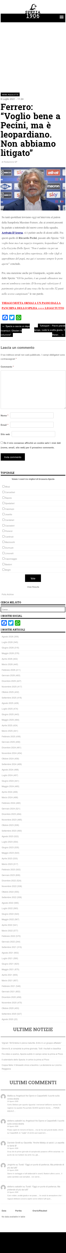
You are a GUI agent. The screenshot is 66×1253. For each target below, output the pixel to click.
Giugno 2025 (8, 714)
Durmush (9, 547)
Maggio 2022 (8, 919)
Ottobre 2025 (8, 691)
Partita (18, 1210)
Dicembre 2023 (9, 813)
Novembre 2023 (9, 819)
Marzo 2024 (7, 797)
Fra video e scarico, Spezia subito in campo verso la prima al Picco (32, 1053)
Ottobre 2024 (8, 758)
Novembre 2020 (9, 1002)
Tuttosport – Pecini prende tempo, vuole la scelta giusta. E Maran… (49, 330)
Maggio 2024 (8, 786)
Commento (7, 366)
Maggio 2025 (8, 719)
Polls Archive (8, 594)
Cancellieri (10, 492)
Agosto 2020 (7, 1019)
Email (4, 424)
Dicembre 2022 (9, 880)
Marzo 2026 (7, 664)
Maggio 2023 (8, 852)
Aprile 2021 (7, 974)
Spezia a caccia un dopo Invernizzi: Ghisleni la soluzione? (15, 330)
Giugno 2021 (8, 963)
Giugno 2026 (8, 647)
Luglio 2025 (7, 708)
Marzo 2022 (7, 930)
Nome (4, 415)
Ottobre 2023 (8, 825)
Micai (7, 486)
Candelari (9, 519)
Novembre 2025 (9, 686)
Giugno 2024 (8, 780)
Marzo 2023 (7, 864)
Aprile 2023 (7, 858)
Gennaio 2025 (8, 741)
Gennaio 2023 (8, 875)
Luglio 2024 (7, 775)
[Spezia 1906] (33, 19)
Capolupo (9, 508)
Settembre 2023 (9, 830)
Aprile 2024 (7, 791)
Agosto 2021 (7, 952)
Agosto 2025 (7, 703)
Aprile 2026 (7, 658)
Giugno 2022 (8, 913)
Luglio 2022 (7, 908)
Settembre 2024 (9, 764)
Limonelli (9, 553)
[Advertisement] (33, 55)
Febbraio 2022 (8, 935)
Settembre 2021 (9, 947)
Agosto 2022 (7, 902)
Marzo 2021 (7, 980)
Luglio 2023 (7, 841)
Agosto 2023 (7, 836)
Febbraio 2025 (8, 736)
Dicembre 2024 (9, 747)
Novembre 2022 (9, 886)
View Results (33, 586)
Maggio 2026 (8, 653)
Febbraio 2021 (8, 986)
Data (4, 1210)
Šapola (8, 497)
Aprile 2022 (7, 924)
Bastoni (8, 564)
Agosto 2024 (7, 769)
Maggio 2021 (8, 969)
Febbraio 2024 (8, 802)
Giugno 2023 (8, 847)
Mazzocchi (10, 542)
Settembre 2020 (9, 1013)
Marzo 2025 (7, 730)
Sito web (5, 434)
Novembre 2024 (9, 753)
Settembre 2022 (9, 897)
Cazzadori (10, 525)
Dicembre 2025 (9, 680)
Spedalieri (10, 503)
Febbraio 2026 (8, 669)
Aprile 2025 (7, 725)
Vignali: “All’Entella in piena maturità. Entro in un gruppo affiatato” (31, 1042)
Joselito (8, 514)
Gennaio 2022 (8, 941)
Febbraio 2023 (8, 869)
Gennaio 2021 (8, 991)
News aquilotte (10, 94)
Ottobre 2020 (8, 1008)
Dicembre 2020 (9, 997)
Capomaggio (11, 558)
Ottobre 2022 (8, 891)
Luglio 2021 (7, 958)
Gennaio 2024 (8, 808)
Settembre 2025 (9, 697)
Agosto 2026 (7, 636)
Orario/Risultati (39, 1210)
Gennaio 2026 (8, 675)
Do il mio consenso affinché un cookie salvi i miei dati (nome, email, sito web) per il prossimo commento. (31, 445)
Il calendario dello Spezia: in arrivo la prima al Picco (25, 1059)
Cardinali (9, 536)
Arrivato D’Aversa (12, 232)
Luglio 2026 (7, 642)
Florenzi (9, 531)
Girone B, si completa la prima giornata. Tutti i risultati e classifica (31, 1048)
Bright (7, 569)
